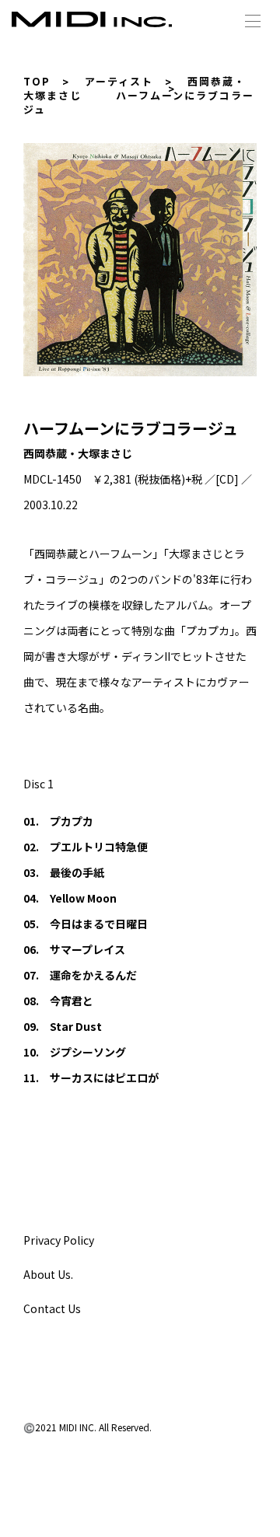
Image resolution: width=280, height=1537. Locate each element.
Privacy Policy (58, 1240)
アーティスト (119, 81)
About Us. (48, 1274)
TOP (37, 81)
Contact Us (52, 1308)
